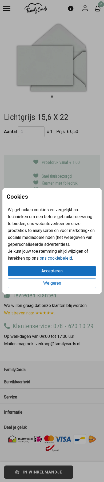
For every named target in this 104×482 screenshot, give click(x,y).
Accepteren (52, 270)
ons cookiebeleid (56, 258)
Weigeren (52, 283)
